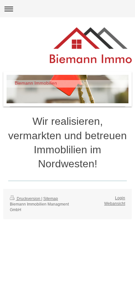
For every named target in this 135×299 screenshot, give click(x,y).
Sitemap (50, 198)
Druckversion (28, 198)
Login (120, 198)
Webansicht (114, 203)
